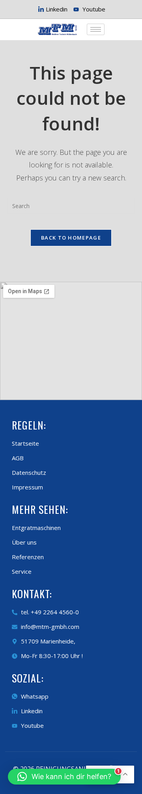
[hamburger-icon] (96, 29)
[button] (64, 777)
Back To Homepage (71, 237)
